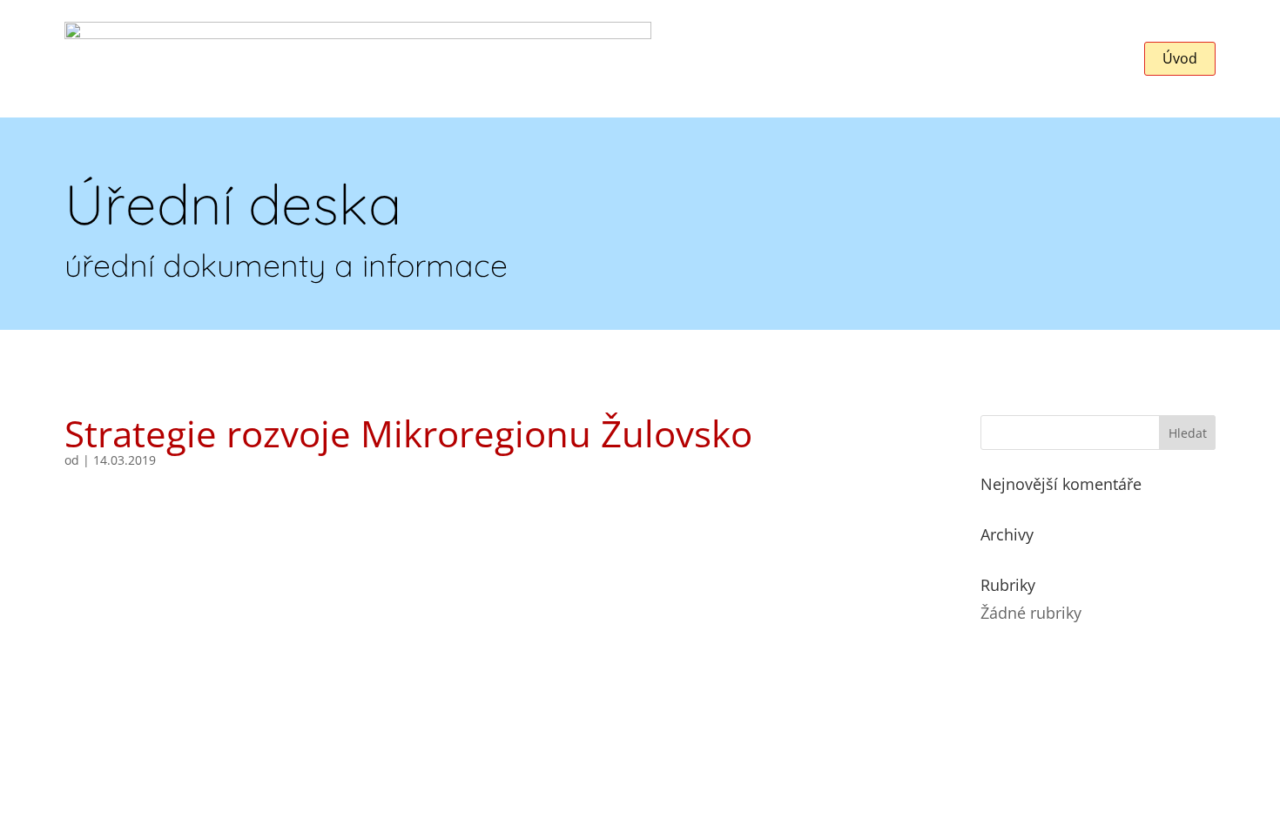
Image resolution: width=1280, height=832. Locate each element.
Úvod (1179, 58)
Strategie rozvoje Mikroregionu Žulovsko (408, 433)
